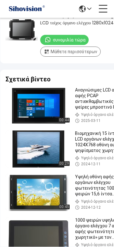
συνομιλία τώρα (69, 39)
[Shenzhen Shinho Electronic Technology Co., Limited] (26, 9)
